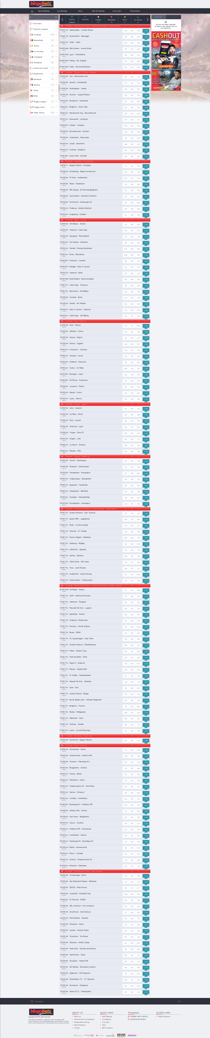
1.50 (125, 114)
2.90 (125, 304)
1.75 (125, 224)
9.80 (138, 473)
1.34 (138, 556)
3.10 (132, 356)
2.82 (125, 713)
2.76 (138, 823)
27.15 (138, 621)
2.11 (126, 138)
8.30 (125, 538)
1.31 (126, 166)
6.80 (138, 750)
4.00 (132, 120)
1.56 (125, 190)
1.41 (126, 550)
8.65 (138, 166)
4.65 (138, 184)
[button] (62, 19)
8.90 (138, 203)
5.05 (138, 498)
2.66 (125, 344)
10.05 (138, 575)
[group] (72, 19)
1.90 (125, 243)
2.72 (132, 888)
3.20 (132, 89)
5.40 (138, 37)
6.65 (138, 49)
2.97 (132, 799)
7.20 (125, 237)
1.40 (125, 651)
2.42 (125, 267)
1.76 (138, 725)
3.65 (132, 215)
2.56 (125, 67)
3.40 (132, 43)
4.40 (132, 172)
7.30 (138, 292)
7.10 (132, 326)
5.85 (138, 876)
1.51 (126, 750)
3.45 (138, 43)
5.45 (138, 190)
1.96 (125, 393)
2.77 (138, 888)
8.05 (125, 556)
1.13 (138, 955)
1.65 (138, 900)
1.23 (125, 544)
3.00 (132, 67)
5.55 (138, 381)
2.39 (125, 526)
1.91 (138, 120)
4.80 (132, 538)
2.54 (138, 144)
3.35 (138, 95)
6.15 (132, 955)
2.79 (125, 83)
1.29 (125, 639)
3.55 (132, 31)
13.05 (138, 544)
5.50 (138, 224)
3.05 (132, 267)
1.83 (138, 156)
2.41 (125, 700)
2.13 (125, 101)
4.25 (132, 362)
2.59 (125, 230)
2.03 (138, 986)
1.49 (125, 37)
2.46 (138, 676)
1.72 (125, 590)
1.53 (125, 409)
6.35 (132, 706)
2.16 (125, 817)
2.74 (138, 83)
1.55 (126, 49)
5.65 (132, 544)
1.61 (138, 172)
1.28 (125, 627)
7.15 (138, 550)
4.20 (138, 132)
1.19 (126, 706)
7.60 (125, 350)
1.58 (138, 451)
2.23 (125, 504)
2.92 (138, 67)
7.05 (125, 682)
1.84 (125, 261)
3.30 (138, 89)
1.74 (126, 184)
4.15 (126, 338)
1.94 (125, 55)
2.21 (125, 215)
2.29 (125, 95)
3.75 (132, 178)
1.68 (125, 498)
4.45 (125, 725)
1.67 (125, 381)
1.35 (138, 77)
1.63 (125, 949)
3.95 (132, 184)
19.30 (138, 326)
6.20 (138, 362)
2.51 (138, 485)
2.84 (125, 144)
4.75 (138, 261)
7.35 (138, 279)
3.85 (132, 126)
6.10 (132, 166)
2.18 (125, 150)
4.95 (132, 279)
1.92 (125, 848)
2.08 (125, 756)
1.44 (138, 682)
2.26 (125, 107)
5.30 (132, 203)
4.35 (125, 900)
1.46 (138, 937)
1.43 (125, 842)
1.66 (138, 740)
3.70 (132, 49)
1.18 (126, 326)
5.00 (132, 387)
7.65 (138, 842)
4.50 (132, 451)
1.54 (126, 362)
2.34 (125, 89)
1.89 (125, 31)
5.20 (132, 77)
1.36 (125, 664)
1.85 (138, 332)
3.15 (132, 83)
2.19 (125, 479)
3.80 (138, 249)
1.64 (125, 562)
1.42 (125, 279)
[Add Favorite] (62, 26)
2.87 (138, 61)
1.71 (126, 912)
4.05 (132, 860)
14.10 (138, 706)
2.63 (125, 608)
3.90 (138, 31)
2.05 (138, 338)
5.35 (132, 473)
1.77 (138, 439)
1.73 (138, 919)
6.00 (138, 114)
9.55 (138, 639)
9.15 (126, 77)
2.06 (125, 43)
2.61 (138, 608)
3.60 (132, 132)
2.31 (125, 61)
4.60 (132, 237)
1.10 (126, 621)
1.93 (138, 492)
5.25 (138, 562)
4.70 (132, 114)
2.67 (125, 906)
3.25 (138, 107)
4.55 (132, 190)
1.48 (138, 350)
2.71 (138, 526)
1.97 (125, 731)
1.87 (138, 368)
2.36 (138, 581)
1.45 (138, 237)
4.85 (132, 37)
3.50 (132, 55)
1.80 (125, 961)
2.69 (138, 196)
